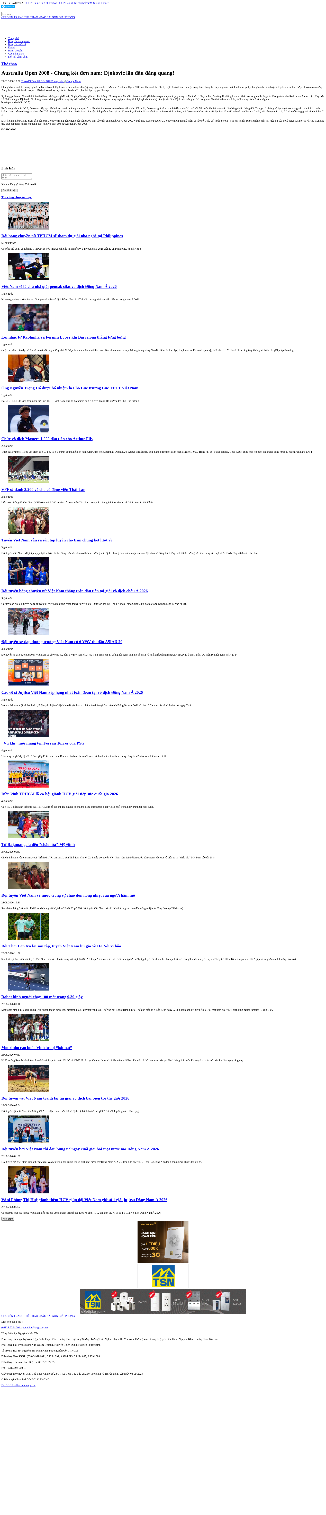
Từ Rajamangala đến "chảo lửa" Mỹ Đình (38, 844)
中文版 (88, 3)
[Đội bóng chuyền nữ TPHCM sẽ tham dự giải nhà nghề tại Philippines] (28, 228)
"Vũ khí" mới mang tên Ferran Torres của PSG (43, 743)
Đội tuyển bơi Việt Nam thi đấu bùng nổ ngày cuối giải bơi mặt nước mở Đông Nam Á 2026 (80, 1149)
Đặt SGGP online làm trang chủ (18, 1385)
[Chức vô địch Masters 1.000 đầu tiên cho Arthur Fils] (28, 431)
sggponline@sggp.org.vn (34, 1327)
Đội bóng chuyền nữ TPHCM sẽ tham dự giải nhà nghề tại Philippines (62, 236)
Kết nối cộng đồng (18, 56)
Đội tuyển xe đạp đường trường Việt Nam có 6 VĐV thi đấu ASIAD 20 (61, 641)
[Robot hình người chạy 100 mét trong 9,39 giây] (28, 989)
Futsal (11, 47)
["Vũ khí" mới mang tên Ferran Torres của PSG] (28, 735)
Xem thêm (8, 1219)
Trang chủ (13, 38)
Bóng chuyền (15, 50)
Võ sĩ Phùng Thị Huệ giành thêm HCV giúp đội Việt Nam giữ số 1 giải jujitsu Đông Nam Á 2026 (84, 1200)
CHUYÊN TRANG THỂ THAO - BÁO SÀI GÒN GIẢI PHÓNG (38, 17)
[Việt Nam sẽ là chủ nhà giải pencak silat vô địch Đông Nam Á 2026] (28, 279)
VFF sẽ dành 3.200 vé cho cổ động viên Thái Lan (43, 489)
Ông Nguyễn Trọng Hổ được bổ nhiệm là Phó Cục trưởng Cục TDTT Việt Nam (69, 388)
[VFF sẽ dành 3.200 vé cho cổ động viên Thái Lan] (28, 482)
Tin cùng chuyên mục (16, 197)
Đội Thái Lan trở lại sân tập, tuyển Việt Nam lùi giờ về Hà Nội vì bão (61, 946)
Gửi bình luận (9, 190)
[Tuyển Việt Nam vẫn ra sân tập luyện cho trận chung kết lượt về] (28, 533)
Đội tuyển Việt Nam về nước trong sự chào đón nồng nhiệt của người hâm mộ (68, 895)
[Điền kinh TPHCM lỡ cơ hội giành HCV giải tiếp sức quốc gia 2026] (28, 786)
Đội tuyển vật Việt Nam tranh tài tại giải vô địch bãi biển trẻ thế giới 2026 (65, 1098)
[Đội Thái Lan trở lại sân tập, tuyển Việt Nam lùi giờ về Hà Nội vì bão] (28, 938)
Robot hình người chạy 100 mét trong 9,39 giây (42, 997)
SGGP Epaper (100, 3)
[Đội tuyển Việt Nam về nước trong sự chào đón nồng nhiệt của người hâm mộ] (28, 888)
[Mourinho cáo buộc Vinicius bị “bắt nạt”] (28, 1040)
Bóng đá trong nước (19, 41)
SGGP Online (32, 3)
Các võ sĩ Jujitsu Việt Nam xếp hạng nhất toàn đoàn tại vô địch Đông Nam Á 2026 (72, 692)
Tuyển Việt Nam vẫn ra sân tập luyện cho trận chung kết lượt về (56, 540)
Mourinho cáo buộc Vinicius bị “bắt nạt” (36, 1047)
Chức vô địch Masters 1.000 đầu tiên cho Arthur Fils (47, 439)
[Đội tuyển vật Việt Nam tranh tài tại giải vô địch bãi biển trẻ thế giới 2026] (28, 1091)
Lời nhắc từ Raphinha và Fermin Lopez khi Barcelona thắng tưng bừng (63, 337)
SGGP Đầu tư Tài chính (71, 3)
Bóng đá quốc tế (17, 44)
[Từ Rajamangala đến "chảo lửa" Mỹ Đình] (28, 837)
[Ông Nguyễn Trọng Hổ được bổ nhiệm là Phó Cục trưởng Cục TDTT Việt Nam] (28, 380)
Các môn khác (16, 53)
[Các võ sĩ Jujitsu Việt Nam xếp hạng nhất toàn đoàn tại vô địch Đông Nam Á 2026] (28, 685)
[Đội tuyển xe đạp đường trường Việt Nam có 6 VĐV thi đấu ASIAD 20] (28, 634)
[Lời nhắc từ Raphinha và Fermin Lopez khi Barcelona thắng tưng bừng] (28, 330)
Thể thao (9, 64)
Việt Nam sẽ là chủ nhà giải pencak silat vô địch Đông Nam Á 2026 (59, 286)
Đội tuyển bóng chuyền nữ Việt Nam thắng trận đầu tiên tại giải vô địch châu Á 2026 (74, 591)
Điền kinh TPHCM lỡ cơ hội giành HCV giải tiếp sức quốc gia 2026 (59, 794)
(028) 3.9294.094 (11, 1327)
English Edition (48, 3)
